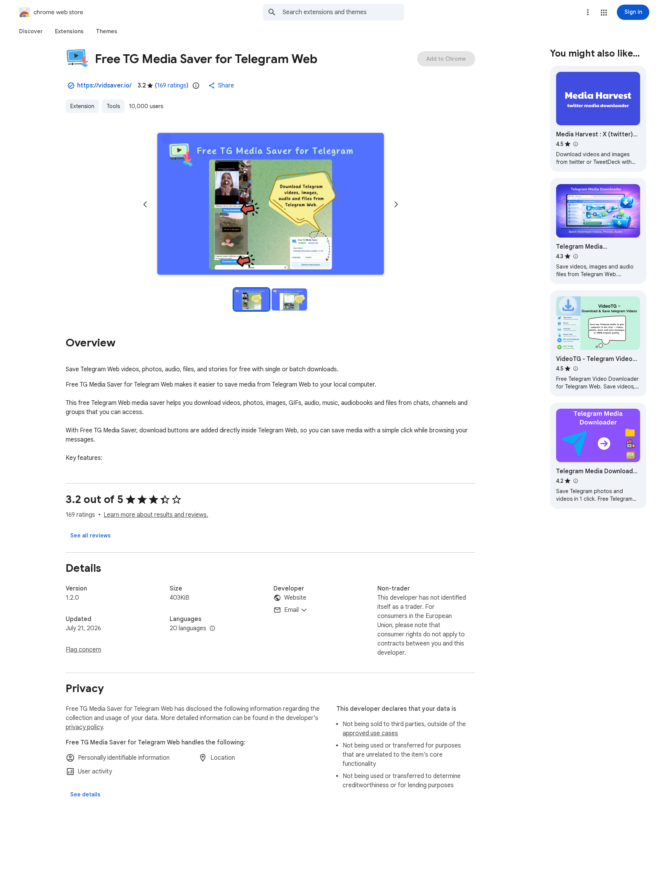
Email (291, 610)
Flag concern (83, 650)
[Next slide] (396, 204)
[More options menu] (587, 12)
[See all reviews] (90, 535)
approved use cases (370, 733)
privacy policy (84, 727)
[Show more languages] (212, 628)
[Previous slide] (145, 204)
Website (295, 598)
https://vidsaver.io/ (104, 85)
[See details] (85, 794)
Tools (113, 106)
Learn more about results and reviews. (156, 515)
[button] (603, 12)
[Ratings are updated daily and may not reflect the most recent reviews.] (196, 85)
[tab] (31, 31)
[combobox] (343, 12)
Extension (82, 106)
